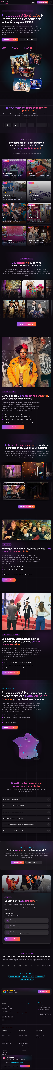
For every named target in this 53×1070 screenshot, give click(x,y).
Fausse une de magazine (7, 1043)
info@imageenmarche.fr (45, 1005)
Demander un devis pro (10, 672)
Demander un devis (42, 2)
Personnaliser (7, 1066)
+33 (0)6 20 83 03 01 (45, 1007)
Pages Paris (25, 1003)
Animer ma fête (8, 579)
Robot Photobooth (6, 1035)
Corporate (21, 1045)
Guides (25, 1012)
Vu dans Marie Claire (15, 976)
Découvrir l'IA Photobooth (26, 324)
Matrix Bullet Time (40, 1035)
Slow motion (4, 1052)
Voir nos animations (25, 506)
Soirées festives (22, 1050)
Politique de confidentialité (17, 1062)
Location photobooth (6, 1033)
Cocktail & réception (23, 1043)
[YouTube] (3, 1020)
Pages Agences (19, 1013)
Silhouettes (4, 1050)
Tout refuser (16, 1066)
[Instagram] (6, 1017)
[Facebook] (3, 1017)
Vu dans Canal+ (39, 976)
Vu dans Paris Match (28, 976)
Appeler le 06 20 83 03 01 (33, 862)
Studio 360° (38, 1037)
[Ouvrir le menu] (50, 2)
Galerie (33, 2)
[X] (12, 1017)
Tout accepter (25, 1066)
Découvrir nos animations (28, 39)
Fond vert (4, 1045)
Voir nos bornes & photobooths (12, 427)
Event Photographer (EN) (24, 1048)
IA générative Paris (23, 1035)
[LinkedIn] (9, 1017)
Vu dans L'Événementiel (26, 979)
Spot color (4, 1054)
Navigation (19, 1003)
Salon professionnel (6, 1048)
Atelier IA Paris (22, 1033)
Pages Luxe (32, 1003)
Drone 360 (38, 1033)
